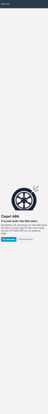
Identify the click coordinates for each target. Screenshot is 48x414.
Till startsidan (8, 239)
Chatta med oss (26, 239)
